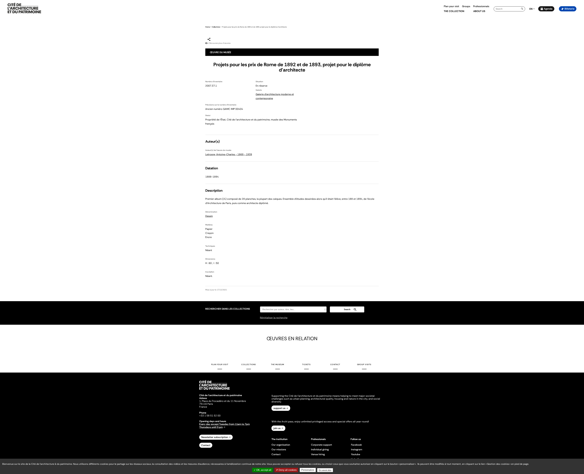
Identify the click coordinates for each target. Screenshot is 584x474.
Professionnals (481, 6)
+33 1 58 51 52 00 (210, 415)
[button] (579, 54)
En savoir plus (325, 470)
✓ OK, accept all (262, 470)
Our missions (278, 449)
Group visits (364, 364)
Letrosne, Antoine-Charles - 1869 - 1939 (228, 154)
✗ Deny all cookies (286, 470)
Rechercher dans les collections (227, 308)
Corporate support (321, 444)
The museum (277, 364)
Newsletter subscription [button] (214, 437)
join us (277, 428)
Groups (466, 6)
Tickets (306, 364)
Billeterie (569, 8)
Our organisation (280, 444)
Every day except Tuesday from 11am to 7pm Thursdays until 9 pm (224, 426)
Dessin (209, 216)
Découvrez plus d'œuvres (220, 43)
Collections (216, 27)
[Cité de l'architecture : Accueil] (214, 390)
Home (207, 27)
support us (279, 408)
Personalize (307, 470)
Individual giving (320, 449)
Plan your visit (451, 6)
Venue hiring (318, 454)
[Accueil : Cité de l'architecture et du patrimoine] (24, 8)
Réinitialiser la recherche (273, 317)
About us (479, 11)
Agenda (548, 8)
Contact (335, 364)
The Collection (454, 11)
